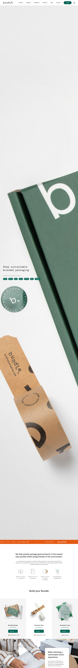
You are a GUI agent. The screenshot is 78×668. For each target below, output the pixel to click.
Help (52, 2)
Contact (58, 2)
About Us (45, 2)
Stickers (26, 278)
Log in (67, 2)
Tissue (21, 278)
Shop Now (12, 631)
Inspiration (36, 2)
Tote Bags (37, 278)
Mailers (10, 278)
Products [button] (21, 2)
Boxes (5, 278)
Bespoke (28, 2)
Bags (32, 278)
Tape (16, 278)
